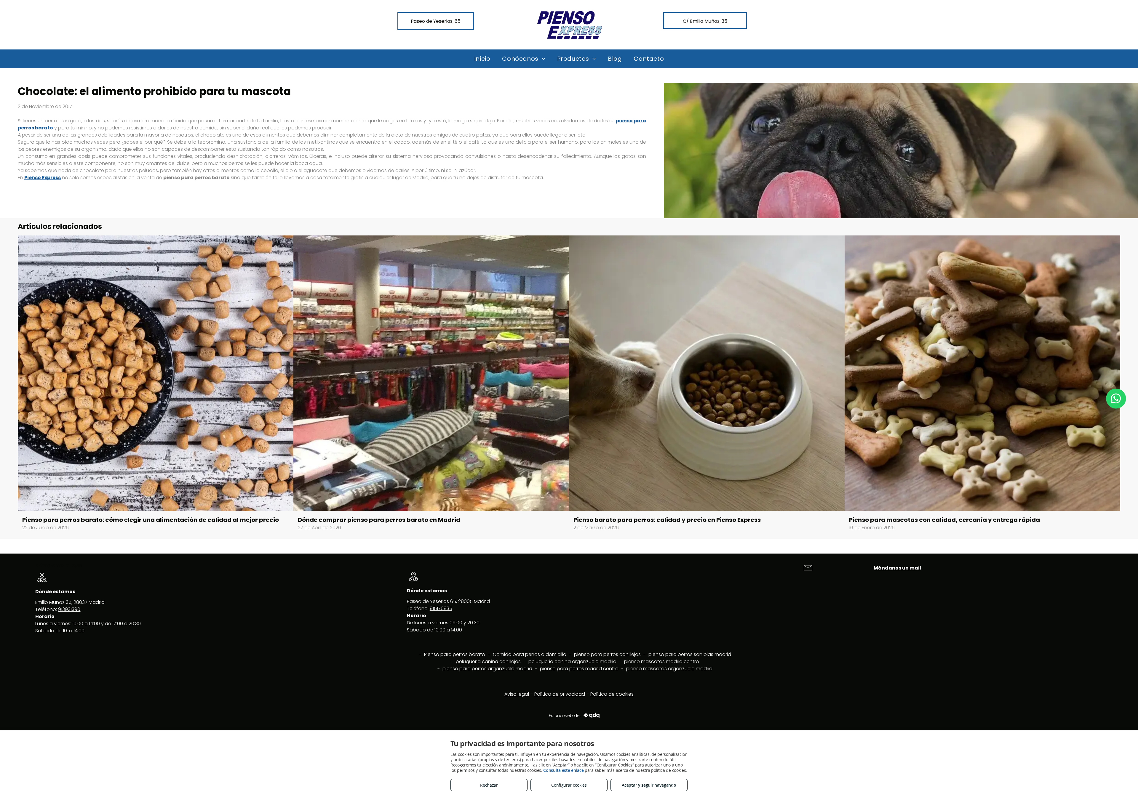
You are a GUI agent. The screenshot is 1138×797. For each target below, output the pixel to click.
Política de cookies (612, 694)
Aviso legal (516, 694)
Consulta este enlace (563, 770)
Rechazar (489, 785)
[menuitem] (482, 58)
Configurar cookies (569, 785)
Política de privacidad (559, 694)
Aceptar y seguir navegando (649, 785)
